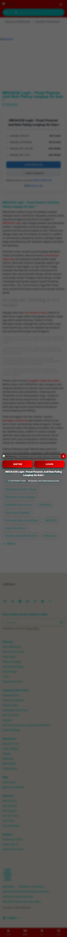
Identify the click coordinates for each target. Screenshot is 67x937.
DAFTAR (17, 464)
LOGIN (49, 464)
